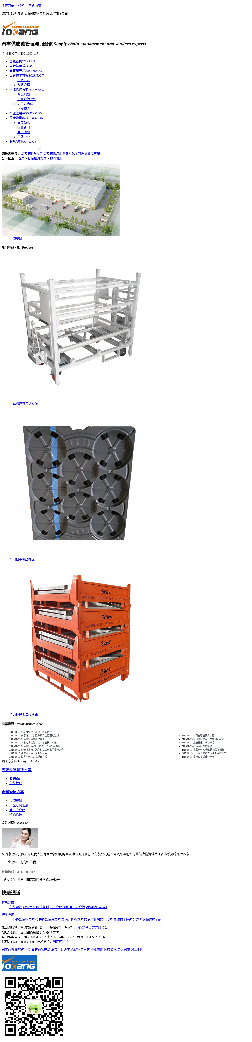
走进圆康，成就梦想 (203, 742)
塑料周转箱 (45, 153)
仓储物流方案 (37, 158)
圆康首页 (8, 949)
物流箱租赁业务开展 (203, 756)
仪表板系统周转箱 (48, 919)
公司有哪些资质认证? (204, 735)
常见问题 (23, 132)
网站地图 (34, 5)
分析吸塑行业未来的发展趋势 (36, 732)
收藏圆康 (8, 5)
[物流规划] (61, 235)
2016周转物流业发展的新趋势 (208, 739)
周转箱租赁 (29, 153)
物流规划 (23, 94)
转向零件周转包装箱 (98, 919)
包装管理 (23, 85)
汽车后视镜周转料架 (23, 404)
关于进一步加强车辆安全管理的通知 (40, 735)
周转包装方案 (60, 949)
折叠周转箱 (92, 153)
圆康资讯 (110, 949)
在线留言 (21, 5)
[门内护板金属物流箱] (80, 711)
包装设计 (23, 80)
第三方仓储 (25, 103)
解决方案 (8, 902)
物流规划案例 (62, 153)
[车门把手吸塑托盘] (80, 555)
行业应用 (8, 915)
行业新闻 (23, 127)
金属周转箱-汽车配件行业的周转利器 (40, 746)
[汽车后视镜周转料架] (80, 400)
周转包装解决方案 (17, 770)
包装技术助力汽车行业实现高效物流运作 (42, 749)
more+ (103, 907)
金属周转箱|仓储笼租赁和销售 (208, 749)
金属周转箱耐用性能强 (33, 739)
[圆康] (20, 33)
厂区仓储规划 (26, 99)
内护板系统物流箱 (22, 919)
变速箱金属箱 (122, 919)
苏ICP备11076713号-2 (92, 927)
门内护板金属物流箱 (23, 715)
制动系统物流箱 (144, 919)
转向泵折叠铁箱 (72, 919)
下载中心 (23, 137)
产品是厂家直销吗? (203, 746)
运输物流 (23, 108)
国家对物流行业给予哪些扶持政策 (39, 742)
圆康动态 (23, 122)
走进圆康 (123, 949)
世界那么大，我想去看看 (34, 756)
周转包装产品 (41, 949)
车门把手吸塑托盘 (22, 559)
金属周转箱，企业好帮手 (34, 753)
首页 (21, 158)
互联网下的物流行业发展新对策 (209, 753)
